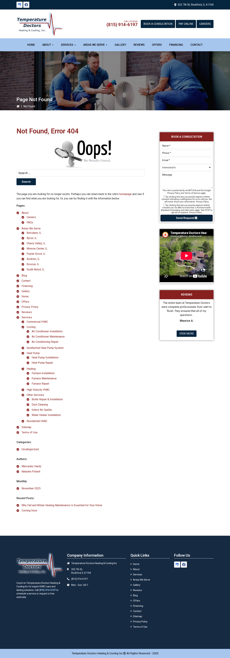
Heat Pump (33, 353)
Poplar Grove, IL (36, 253)
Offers (25, 301)
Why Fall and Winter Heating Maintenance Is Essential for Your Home (62, 505)
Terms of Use (30, 432)
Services (27, 317)
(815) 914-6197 (122, 24)
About (25, 212)
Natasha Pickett (31, 471)
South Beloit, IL (35, 269)
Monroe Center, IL (37, 248)
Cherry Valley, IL (36, 243)
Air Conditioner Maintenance (48, 336)
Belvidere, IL (34, 232)
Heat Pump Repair (42, 362)
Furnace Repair (40, 383)
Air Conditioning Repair (45, 341)
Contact (26, 280)
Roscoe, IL (33, 264)
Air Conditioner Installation (47, 331)
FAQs (30, 222)
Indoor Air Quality (42, 409)
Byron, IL (32, 238)
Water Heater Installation (46, 415)
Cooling (31, 327)
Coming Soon (29, 510)
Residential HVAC (37, 421)
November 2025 (31, 488)
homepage (125, 194)
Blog (24, 275)
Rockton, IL (33, 259)
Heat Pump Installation (45, 357)
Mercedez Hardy (31, 466)
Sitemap (26, 427)
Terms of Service (192, 193)
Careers (205, 23)
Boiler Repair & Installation (47, 399)
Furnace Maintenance (44, 378)
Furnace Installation (43, 373)
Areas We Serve (31, 228)
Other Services (35, 395)
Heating (31, 368)
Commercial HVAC (37, 321)
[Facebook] (26, 5)
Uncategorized (30, 449)
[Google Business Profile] (20, 5)
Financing (27, 286)
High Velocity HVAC (38, 389)
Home (25, 296)
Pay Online (185, 23)
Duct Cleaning (40, 404)
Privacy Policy (30, 307)
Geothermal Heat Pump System (45, 347)
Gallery (26, 291)
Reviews (27, 312)
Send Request (185, 218)
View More (186, 333)
